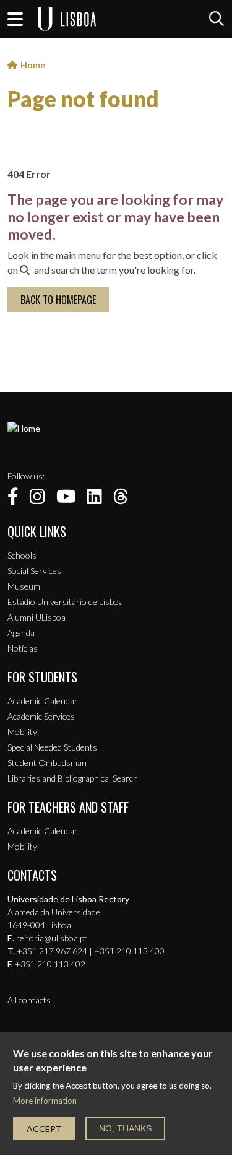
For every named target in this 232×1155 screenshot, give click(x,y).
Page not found (83, 98)
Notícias (22, 648)
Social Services (34, 570)
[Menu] (15, 19)
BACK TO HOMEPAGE (58, 299)
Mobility (22, 731)
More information (45, 1100)
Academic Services (41, 716)
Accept (44, 1128)
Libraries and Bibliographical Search (72, 778)
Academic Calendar (42, 700)
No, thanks (125, 1128)
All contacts (29, 1000)
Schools (22, 555)
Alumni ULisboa (36, 617)
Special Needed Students (52, 747)
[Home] (23, 428)
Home (32, 64)
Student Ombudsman (47, 762)
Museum (23, 586)
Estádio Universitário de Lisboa (65, 601)
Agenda (21, 632)
